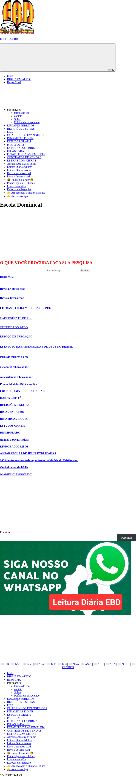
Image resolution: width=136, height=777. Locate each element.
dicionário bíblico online (14, 366)
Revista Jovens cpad (18, 176)
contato (18, 115)
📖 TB (5, 664)
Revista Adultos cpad (19, 173)
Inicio (10, 75)
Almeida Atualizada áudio (21, 163)
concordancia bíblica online (16, 377)
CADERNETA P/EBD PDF (16, 318)
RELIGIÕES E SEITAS (21, 128)
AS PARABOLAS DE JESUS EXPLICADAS (28, 453)
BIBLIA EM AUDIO (19, 79)
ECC (10, 131)
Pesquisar (5, 532)
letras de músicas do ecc (14, 356)
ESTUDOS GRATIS (19, 141)
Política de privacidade (26, 122)
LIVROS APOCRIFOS (14, 446)
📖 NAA (74, 664)
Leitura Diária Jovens (19, 170)
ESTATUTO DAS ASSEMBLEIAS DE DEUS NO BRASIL (36, 346)
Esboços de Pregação (19, 189)
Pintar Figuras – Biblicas (21, 182)
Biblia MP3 (7, 276)
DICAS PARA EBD (18, 150)
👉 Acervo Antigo (17, 196)
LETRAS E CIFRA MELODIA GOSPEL (25, 308)
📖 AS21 (86, 664)
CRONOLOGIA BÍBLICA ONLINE (22, 390)
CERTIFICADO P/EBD (14, 327)
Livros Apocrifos (16, 186)
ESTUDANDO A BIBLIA (22, 147)
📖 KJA (62, 664)
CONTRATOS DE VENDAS (24, 157)
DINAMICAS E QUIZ (20, 138)
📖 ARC (99, 664)
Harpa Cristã (14, 82)
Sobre (17, 119)
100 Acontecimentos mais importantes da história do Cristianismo (39, 460)
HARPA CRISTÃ (11, 397)
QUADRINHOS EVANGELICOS (27, 135)
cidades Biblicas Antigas (14, 439)
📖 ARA (111, 664)
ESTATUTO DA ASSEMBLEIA (26, 154)
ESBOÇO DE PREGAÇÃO (16, 336)
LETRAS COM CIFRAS (21, 160)
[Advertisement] (26, 234)
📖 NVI (27, 664)
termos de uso (22, 112)
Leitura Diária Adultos (19, 166)
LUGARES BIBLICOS (20, 125)
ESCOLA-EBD (9, 39)
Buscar (84, 270)
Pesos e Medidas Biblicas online (19, 384)
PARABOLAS (15, 144)
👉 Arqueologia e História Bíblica (26, 192)
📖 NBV (39, 664)
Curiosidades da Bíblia (14, 467)
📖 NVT (16, 664)
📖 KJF (51, 664)
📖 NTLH (124, 664)
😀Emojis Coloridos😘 (20, 179)
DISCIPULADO (10, 432)
